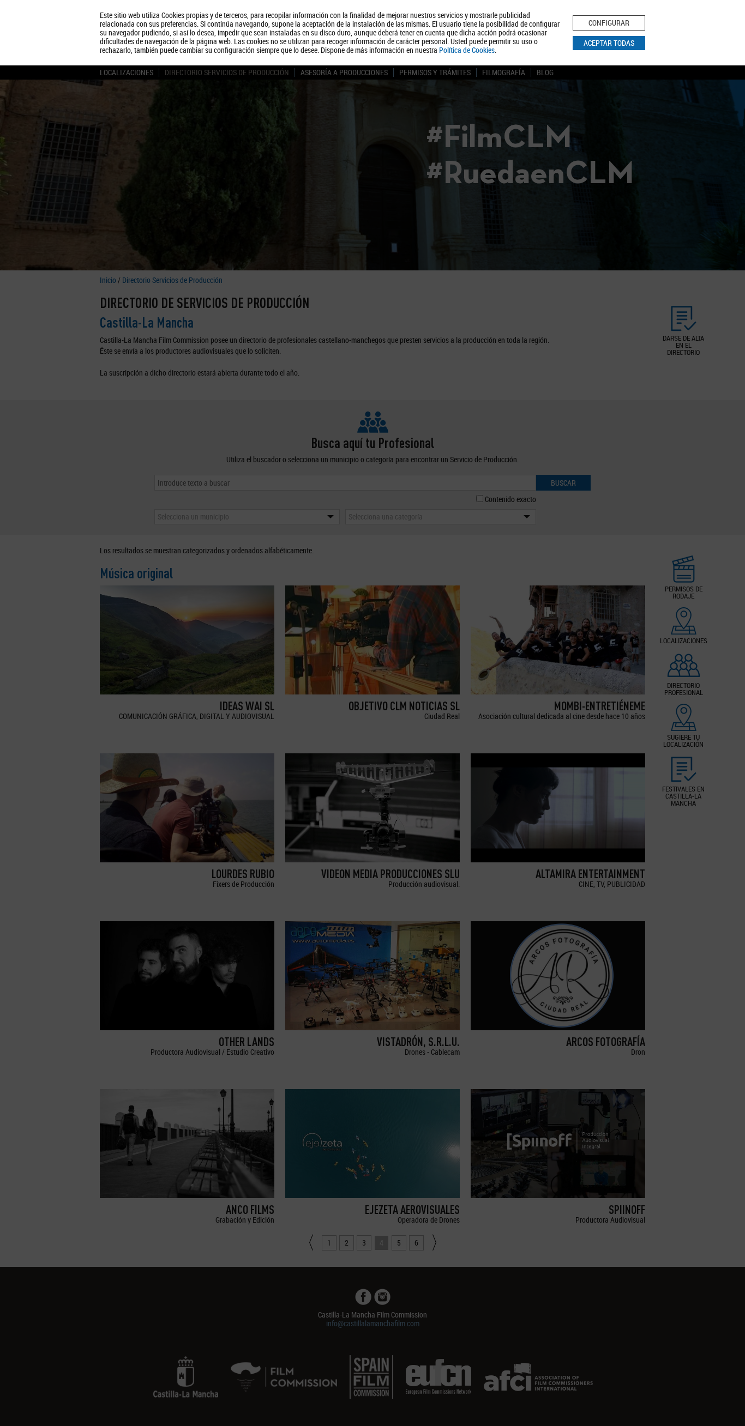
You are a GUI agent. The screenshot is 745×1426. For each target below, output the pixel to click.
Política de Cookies (467, 50)
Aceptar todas (609, 43)
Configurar (608, 22)
